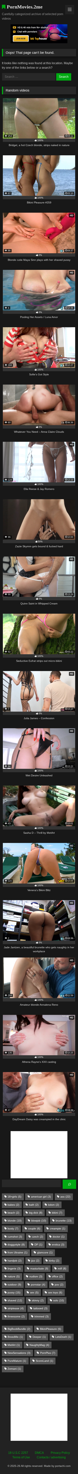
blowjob (38, 1220)
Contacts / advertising (51, 1457)
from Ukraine (17, 1252)
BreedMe (15, 1336)
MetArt (14, 1344)
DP (38, 1244)
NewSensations (19, 1352)
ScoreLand (44, 1360)
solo (58, 1300)
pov (59, 1284)
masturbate (39, 1268)
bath (34, 1204)
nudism (35, 1276)
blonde (15, 1220)
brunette (64, 1220)
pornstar (38, 1284)
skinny (38, 1300)
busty (13, 1228)
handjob (15, 1260)
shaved (15, 1300)
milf (62, 1268)
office (57, 1276)
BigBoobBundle (19, 1328)
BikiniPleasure (50, 1328)
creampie (57, 1228)
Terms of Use (21, 1457)
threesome (16, 1316)
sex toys (55, 1292)
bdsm (53, 1204)
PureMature (17, 1360)
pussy (14, 1292)
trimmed (41, 1316)
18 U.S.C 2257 (18, 1452)
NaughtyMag (39, 1344)
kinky (54, 1260)
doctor (59, 1236)
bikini (57, 1212)
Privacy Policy (60, 1452)
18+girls (14, 1196)
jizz (35, 1260)
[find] (69, 1184)
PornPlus (47, 1352)
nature (14, 1276)
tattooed (40, 1308)
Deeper (39, 1336)
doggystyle (16, 1244)
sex (34, 1292)
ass (65, 1196)
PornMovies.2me (24, 7)
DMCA (39, 1452)
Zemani (14, 1368)
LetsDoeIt (63, 1336)
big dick (35, 1212)
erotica (58, 1244)
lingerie (14, 1268)
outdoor (14, 1284)
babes (13, 1204)
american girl (41, 1196)
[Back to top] (66, 1462)
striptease (16, 1308)
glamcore (45, 1252)
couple (34, 1228)
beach (13, 1212)
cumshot (15, 1236)
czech (37, 1236)
